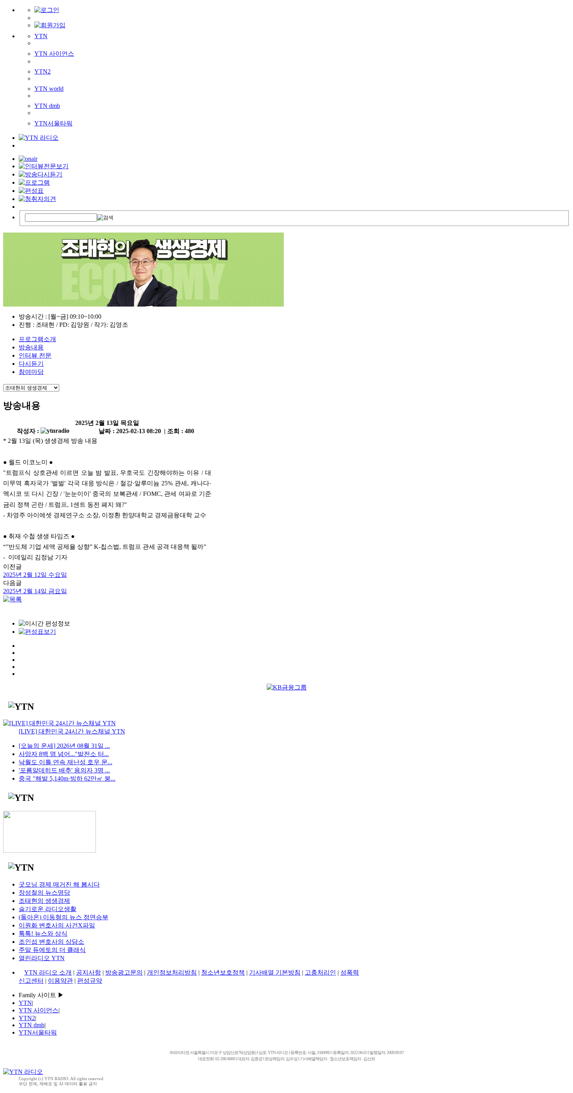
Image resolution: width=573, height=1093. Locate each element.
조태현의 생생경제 (44, 900)
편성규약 (89, 980)
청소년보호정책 (223, 972)
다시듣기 (31, 363)
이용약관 (60, 980)
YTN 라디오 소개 (48, 972)
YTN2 (42, 71)
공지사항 (88, 972)
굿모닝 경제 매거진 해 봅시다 (59, 884)
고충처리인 (320, 972)
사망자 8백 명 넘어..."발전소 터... (64, 754)
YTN (41, 36)
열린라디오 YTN (42, 958)
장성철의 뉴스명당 (44, 892)
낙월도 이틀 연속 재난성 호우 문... (65, 762)
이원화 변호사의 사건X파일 (57, 925)
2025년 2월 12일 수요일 (35, 574)
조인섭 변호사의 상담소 (51, 941)
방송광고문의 (124, 972)
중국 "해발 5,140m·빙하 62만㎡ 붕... (67, 778)
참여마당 (31, 371)
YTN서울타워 (53, 123)
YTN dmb (47, 105)
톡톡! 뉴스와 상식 (43, 933)
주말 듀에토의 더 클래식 (52, 950)
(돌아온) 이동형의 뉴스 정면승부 (63, 917)
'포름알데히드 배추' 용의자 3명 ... (64, 770)
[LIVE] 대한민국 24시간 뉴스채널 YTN (72, 731)
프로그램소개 (37, 339)
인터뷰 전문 (35, 355)
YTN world (49, 88)
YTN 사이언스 (54, 53)
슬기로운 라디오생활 (47, 909)
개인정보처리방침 (172, 972)
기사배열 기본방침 (275, 972)
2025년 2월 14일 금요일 (35, 591)
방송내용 (31, 347)
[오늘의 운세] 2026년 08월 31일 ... (64, 745)
